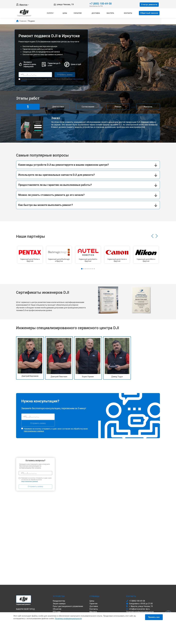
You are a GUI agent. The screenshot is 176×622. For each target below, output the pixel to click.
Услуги (50, 13)
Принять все (154, 617)
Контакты (128, 13)
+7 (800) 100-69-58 (101, 3)
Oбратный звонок (149, 13)
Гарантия (78, 13)
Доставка (96, 13)
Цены (65, 13)
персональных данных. (34, 431)
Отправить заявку (65, 75)
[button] (152, 236)
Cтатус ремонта (149, 4)
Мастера (110, 13)
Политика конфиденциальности (68, 618)
